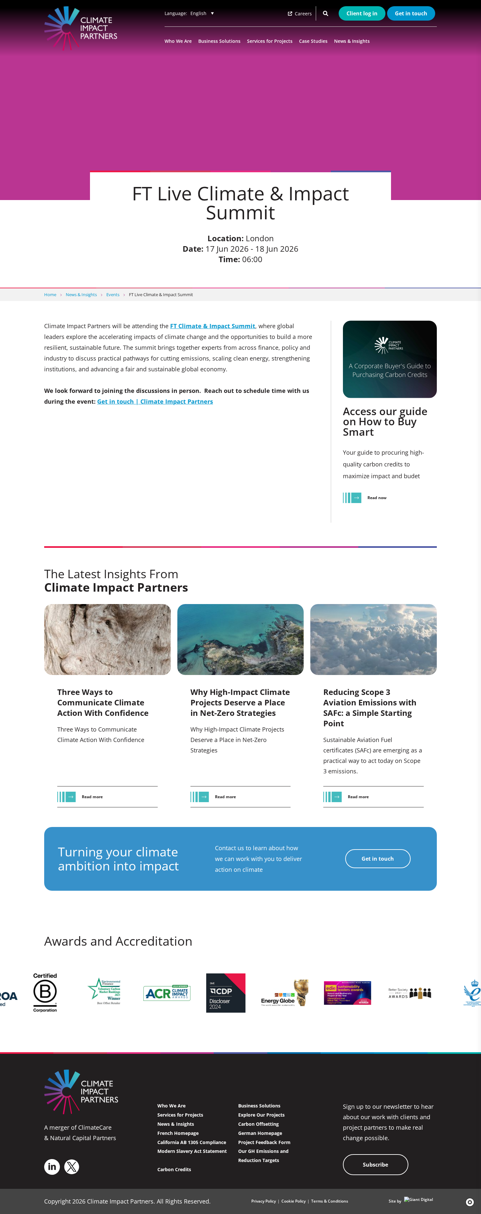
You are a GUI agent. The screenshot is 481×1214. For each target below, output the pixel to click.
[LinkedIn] (52, 1167)
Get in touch (411, 13)
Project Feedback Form (264, 1142)
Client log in (362, 13)
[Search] (325, 13)
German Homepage (260, 1133)
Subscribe (375, 1164)
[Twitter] (72, 1167)
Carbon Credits (174, 1169)
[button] (467, 1202)
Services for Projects (270, 41)
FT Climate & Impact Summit (212, 326)
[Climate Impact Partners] (82, 28)
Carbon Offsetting (258, 1124)
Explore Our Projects (261, 1115)
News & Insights (352, 41)
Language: (176, 13)
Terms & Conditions (329, 1201)
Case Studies (313, 41)
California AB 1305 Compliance (191, 1142)
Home (50, 294)
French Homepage (178, 1133)
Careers (303, 13)
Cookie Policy (293, 1201)
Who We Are (178, 41)
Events (112, 294)
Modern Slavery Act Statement (192, 1151)
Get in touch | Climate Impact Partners (155, 401)
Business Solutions (219, 41)
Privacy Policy (263, 1201)
